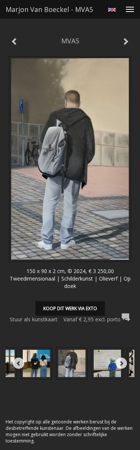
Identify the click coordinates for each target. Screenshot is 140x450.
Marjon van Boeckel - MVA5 (49, 9)
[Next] (121, 363)
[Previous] (18, 363)
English (112, 9)
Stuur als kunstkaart (65, 319)
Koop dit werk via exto (70, 308)
